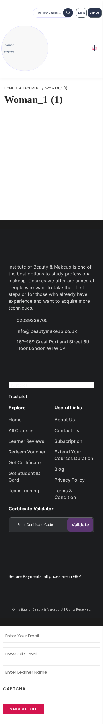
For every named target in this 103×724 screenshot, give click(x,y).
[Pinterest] (77, 364)
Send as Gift (23, 709)
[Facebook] (16, 364)
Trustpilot (18, 385)
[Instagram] (56, 364)
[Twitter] (36, 364)
